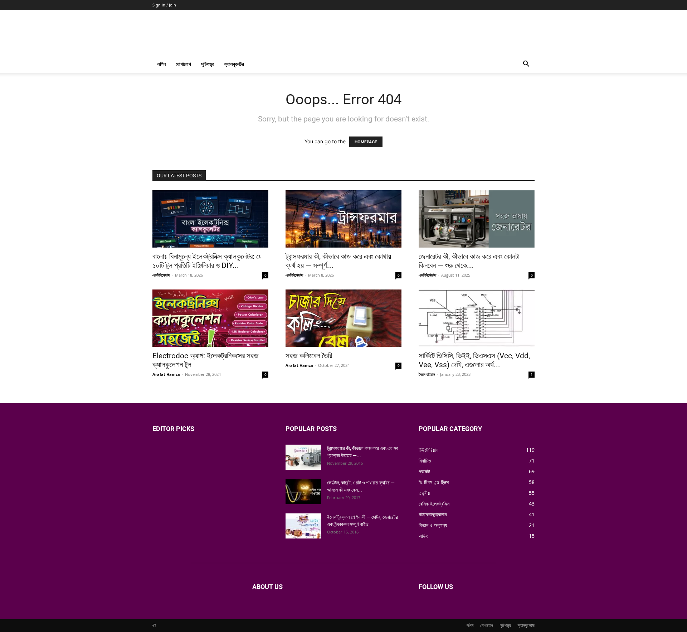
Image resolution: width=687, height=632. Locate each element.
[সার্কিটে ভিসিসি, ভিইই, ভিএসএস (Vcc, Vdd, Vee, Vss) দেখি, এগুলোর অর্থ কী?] (477, 318)
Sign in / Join (164, 5)
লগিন (161, 64)
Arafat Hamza (166, 374)
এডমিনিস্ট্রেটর (161, 275)
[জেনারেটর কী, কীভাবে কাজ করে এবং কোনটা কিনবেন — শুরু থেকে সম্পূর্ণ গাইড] (477, 219)
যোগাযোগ (183, 64)
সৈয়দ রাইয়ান (427, 374)
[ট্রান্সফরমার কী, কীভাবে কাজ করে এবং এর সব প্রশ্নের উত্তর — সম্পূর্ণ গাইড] (303, 457)
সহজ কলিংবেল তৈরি (309, 355)
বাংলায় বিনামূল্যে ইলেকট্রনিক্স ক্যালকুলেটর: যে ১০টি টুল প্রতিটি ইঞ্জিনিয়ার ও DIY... (207, 261)
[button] (526, 64)
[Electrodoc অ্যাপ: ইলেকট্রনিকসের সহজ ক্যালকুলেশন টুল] (210, 318)
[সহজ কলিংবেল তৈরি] (343, 318)
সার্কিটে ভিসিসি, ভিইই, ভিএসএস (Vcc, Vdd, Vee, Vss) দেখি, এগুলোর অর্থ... (474, 360)
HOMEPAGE (366, 141)
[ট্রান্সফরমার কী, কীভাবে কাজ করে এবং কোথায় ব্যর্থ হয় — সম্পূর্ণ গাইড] (343, 219)
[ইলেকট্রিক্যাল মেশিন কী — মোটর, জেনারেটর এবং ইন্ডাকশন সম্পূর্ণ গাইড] (303, 525)
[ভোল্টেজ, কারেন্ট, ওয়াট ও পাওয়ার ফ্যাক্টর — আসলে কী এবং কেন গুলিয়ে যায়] (303, 491)
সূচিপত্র (207, 64)
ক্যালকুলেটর (234, 64)
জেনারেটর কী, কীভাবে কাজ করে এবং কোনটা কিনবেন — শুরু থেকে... (469, 261)
